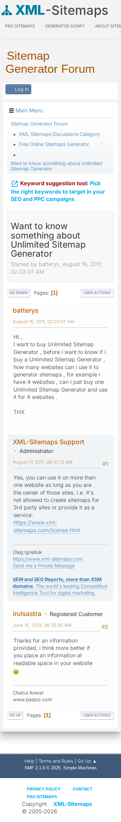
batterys (25, 310)
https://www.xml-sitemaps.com (48, 559)
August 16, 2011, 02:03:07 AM (43, 321)
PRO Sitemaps (20, 26)
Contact (82, 788)
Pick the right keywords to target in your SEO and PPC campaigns (58, 191)
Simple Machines (80, 767)
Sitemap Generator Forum (50, 62)
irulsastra (27, 614)
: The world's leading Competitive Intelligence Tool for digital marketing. (60, 586)
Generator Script (65, 26)
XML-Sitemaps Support (48, 442)
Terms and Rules (56, 761)
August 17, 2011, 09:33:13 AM (43, 462)
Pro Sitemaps (42, 796)
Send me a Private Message (44, 565)
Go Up (15, 715)
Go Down (18, 293)
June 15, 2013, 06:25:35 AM (42, 625)
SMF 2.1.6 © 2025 (43, 767)
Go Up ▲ (87, 761)
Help (29, 761)
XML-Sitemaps (72, 804)
